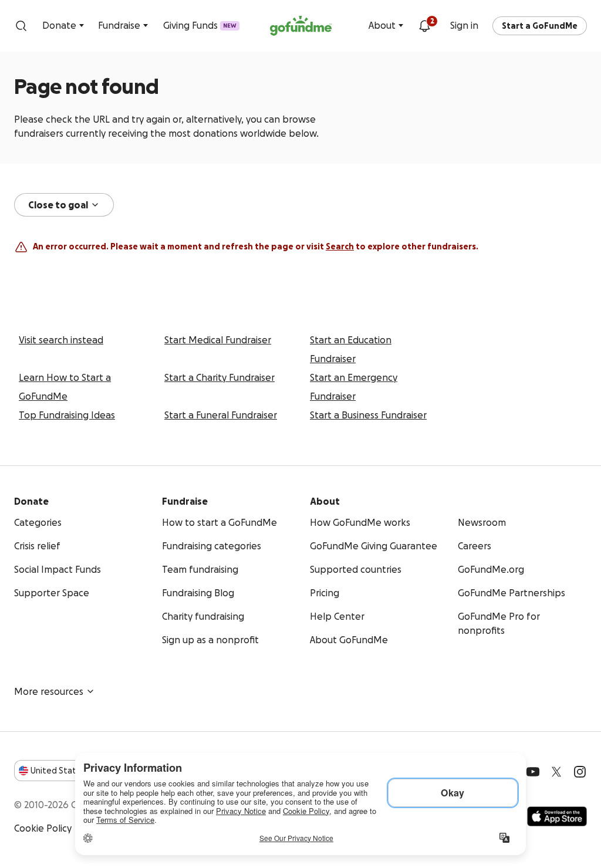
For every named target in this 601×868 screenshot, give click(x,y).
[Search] (21, 26)
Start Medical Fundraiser (217, 340)
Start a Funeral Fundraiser (220, 415)
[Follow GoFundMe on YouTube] (533, 771)
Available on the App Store (557, 816)
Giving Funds (200, 25)
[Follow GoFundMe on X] (556, 771)
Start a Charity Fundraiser (219, 377)
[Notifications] (424, 26)
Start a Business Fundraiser (368, 415)
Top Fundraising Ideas (67, 415)
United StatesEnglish (75, 770)
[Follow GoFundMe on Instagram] (580, 771)
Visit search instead (61, 340)
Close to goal (58, 205)
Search (340, 246)
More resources (48, 691)
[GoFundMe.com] (301, 25)
